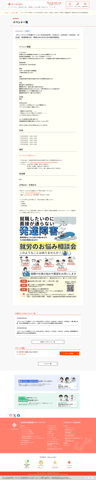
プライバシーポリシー (41, 473)
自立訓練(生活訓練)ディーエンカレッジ (69, 436)
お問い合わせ (66, 445)
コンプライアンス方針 (52, 447)
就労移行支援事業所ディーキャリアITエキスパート (33, 438)
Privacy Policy (53, 474)
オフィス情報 (69, 353)
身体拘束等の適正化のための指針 (54, 449)
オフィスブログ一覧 (51, 437)
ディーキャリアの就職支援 (28, 433)
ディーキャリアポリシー (27, 430)
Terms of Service (61, 474)
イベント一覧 (52, 7)
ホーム (6, 12)
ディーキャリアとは (12, 7)
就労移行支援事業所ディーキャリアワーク (31, 436)
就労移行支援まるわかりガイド (27, 442)
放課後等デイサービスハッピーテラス (70, 430)
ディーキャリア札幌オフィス (27, 155)
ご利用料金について (52, 429)
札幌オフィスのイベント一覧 (47, 342)
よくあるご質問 (36, 7)
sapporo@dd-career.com (33, 193)
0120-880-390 (28, 195)
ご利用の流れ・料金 (22, 7)
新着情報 (23, 425)
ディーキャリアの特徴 (27, 431)
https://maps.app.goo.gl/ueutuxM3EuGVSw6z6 (44, 162)
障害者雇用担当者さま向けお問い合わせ (53, 444)
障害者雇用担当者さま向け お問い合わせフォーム (65, 404)
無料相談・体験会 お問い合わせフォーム (64, 386)
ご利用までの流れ (52, 428)
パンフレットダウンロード (53, 439)
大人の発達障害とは (25, 440)
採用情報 (65, 443)
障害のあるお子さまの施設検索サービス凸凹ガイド (74, 438)
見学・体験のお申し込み (52, 441)
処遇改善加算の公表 (69, 441)
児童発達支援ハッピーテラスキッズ (70, 433)
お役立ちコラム (44, 7)
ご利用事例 (30, 7)
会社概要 (65, 425)
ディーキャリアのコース (27, 435)
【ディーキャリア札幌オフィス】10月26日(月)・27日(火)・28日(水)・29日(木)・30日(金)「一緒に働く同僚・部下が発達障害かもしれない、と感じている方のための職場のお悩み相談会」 (47, 322)
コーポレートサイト (69, 428)
